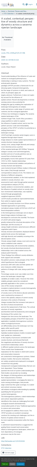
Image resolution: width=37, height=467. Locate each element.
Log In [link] (30, 4)
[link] (18, 53)
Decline (12, 464)
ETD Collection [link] (9, 14)
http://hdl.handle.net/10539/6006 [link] (13, 441)
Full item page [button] (9, 453)
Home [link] (3, 11)
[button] (11, 4)
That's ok (4, 464)
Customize (20, 464)
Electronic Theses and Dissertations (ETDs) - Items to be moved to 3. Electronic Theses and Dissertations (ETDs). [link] (18, 11)
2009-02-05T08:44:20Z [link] (10, 60)
